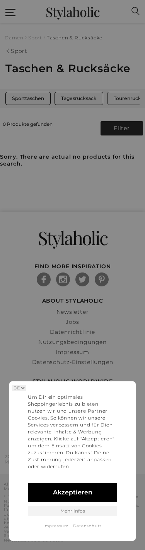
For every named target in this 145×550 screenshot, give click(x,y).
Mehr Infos (72, 511)
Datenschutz (87, 525)
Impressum (56, 525)
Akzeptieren (72, 492)
